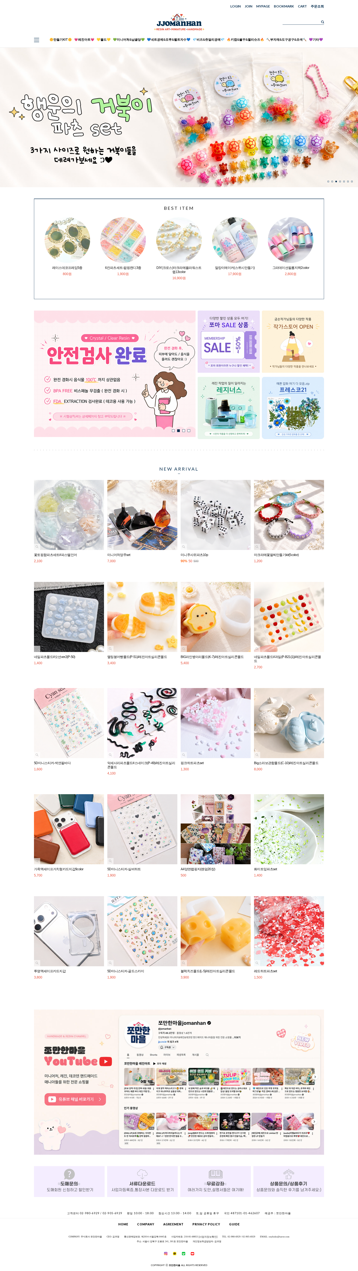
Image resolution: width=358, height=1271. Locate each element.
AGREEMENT (173, 1224)
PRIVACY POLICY (206, 1224)
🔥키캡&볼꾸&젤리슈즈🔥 (245, 39)
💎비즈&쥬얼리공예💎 (209, 39)
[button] (328, 181)
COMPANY (145, 1224)
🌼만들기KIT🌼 (61, 39)
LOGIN (235, 6)
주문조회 (317, 6)
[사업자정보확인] (208, 1236)
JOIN (248, 6)
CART (302, 6)
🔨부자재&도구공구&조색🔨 (286, 39)
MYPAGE (263, 6)
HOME (123, 1224)
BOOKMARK (284, 6)
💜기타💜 (316, 39)
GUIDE (234, 1224)
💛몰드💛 (104, 39)
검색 (322, 22)
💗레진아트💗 (84, 39)
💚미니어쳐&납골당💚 (129, 39)
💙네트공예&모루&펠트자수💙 (168, 39)
